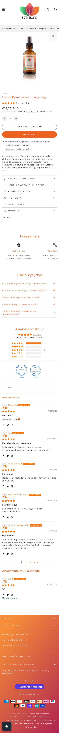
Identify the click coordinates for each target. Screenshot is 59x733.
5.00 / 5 (37, 334)
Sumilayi (6, 93)
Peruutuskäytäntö (44, 724)
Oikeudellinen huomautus (21, 724)
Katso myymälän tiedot (17, 149)
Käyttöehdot (31, 720)
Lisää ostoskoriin (29, 127)
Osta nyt (29, 134)
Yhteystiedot (31, 727)
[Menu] (3, 9)
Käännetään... (12, 598)
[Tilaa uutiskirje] (55, 664)
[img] (8, 411)
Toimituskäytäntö (48, 720)
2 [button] (26, 562)
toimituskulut (31, 111)
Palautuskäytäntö (41, 717)
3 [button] (30, 562)
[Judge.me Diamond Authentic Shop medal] (21, 370)
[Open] (6, 726)
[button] (48, 9)
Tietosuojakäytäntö (14, 720)
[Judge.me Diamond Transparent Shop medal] (35, 370)
